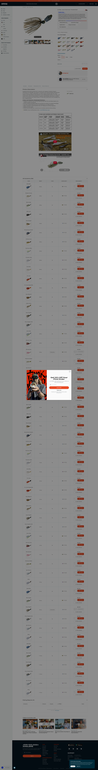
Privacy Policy (85, 764)
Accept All (73, 766)
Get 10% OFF (59, 387)
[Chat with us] (14, 768)
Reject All (78, 766)
